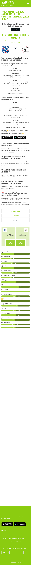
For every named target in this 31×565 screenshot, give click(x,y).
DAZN (2, 165)
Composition (16, 215)
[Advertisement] (15, 405)
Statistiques (16, 220)
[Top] (27, 561)
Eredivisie (11, 152)
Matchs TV (7, 3)
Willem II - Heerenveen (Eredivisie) (18, 198)
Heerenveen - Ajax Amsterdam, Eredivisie (15, 36)
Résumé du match (15, 211)
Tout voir (5, 552)
